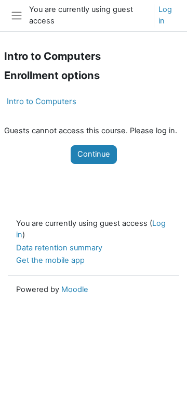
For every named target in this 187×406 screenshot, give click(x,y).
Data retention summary (59, 247)
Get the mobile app (50, 260)
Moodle (74, 289)
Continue (93, 154)
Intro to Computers (41, 101)
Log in (165, 15)
